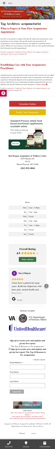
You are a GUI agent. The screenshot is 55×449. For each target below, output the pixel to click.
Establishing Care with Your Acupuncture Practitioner (23, 66)
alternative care (45, 88)
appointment (4, 54)
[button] (3, 93)
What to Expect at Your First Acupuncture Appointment (24, 30)
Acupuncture (10, 52)
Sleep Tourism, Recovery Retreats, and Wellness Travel (28, 416)
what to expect (13, 54)
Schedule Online (27, 104)
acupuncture (44, 52)
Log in (34, 433)
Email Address (16, 362)
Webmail (22, 433)
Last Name (14, 381)
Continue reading (40, 84)
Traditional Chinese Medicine (23, 52)
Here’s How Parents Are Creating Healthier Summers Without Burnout (28, 414)
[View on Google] (14, 273)
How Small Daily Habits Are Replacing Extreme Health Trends (27, 418)
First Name (14, 372)
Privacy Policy (38, 426)
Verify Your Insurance (27, 112)
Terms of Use (28, 426)
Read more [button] (17, 292)
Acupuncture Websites (11, 424)
